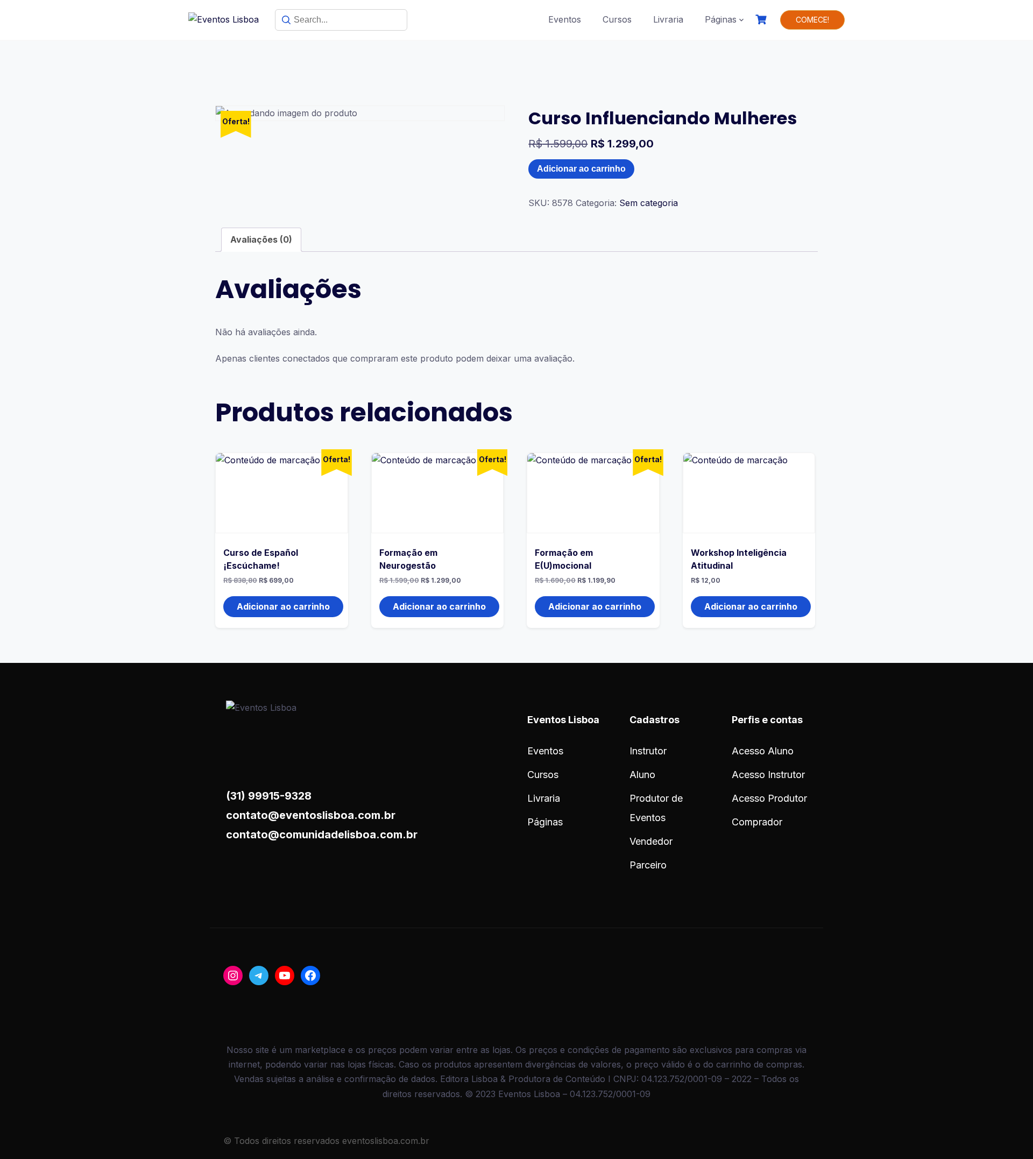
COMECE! (812, 19)
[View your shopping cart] (762, 20)
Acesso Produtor (769, 798)
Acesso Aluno (763, 751)
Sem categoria (648, 202)
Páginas (721, 19)
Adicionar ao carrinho (581, 168)
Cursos (617, 19)
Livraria (668, 19)
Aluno (642, 774)
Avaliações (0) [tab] (261, 239)
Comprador (757, 822)
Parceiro (648, 865)
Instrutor (648, 751)
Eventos (564, 19)
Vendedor (651, 841)
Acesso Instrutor (768, 774)
